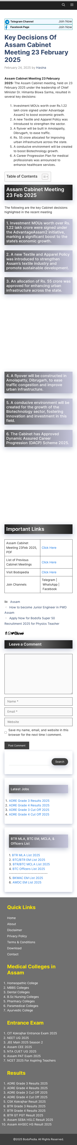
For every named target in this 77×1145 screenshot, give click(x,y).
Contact (12, 954)
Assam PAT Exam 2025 (24, 1056)
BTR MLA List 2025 (26, 855)
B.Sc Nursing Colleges (23, 997)
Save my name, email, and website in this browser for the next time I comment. (38, 732)
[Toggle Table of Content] (43, 177)
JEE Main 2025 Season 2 (25, 1042)
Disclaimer (14, 930)
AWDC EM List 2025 (27, 882)
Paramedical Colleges (22, 1006)
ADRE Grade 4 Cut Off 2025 (29, 814)
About (11, 924)
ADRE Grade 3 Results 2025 (29, 800)
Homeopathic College (22, 983)
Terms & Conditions (21, 942)
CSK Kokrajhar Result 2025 (26, 1101)
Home (11, 918)
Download (14, 948)
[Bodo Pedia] (5, 5)
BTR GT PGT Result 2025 (25, 1115)
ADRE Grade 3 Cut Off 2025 (29, 810)
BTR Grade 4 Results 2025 (26, 1110)
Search (59, 761)
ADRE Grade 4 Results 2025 (29, 805)
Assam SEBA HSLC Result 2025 (30, 1120)
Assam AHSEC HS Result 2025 (29, 1124)
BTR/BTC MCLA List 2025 (31, 864)
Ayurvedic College (20, 1010)
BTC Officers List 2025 (29, 869)
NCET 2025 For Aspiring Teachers (32, 1060)
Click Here (49, 547)
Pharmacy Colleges (21, 1001)
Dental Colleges (18, 992)
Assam (15, 602)
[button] (63, 5)
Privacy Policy (17, 936)
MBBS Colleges (18, 987)
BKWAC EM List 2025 (28, 878)
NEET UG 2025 (18, 1038)
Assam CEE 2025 (19, 1047)
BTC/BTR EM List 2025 (29, 860)
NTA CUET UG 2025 (21, 1051)
